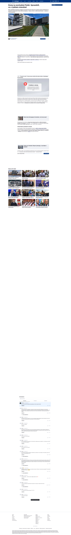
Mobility (34, 1)
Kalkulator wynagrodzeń (26, 517)
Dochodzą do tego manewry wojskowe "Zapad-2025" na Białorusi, (28, 59)
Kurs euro (13, 517)
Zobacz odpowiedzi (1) (25, 465)
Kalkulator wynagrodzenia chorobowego (28, 515)
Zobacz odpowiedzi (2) (25, 414)
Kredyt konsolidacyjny (38, 516)
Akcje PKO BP (48, 516)
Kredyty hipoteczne (37, 519)
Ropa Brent (48, 519)
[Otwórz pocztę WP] (50, 1)
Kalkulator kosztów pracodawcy (27, 516)
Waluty (25, 1)
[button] (53, 1)
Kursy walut (13, 516)
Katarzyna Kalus (14, 38)
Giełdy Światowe (49, 520)
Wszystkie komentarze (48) (34, 499)
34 (48, 471)
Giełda (21, 1)
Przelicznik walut (13, 519)
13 (48, 432)
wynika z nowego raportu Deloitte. (41, 128)
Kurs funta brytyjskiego (14, 520)
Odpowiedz (23, 405)
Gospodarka (41, 1)
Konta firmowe (37, 523)
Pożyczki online (37, 520)
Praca (37, 1)
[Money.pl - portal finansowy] (17, 1)
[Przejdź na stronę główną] (13, 1)
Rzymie (29, 131)
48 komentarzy (43, 38)
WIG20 (48, 517)
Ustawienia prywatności (48, 528)
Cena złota (48, 515)
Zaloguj (56, 1)
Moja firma (29, 1)
